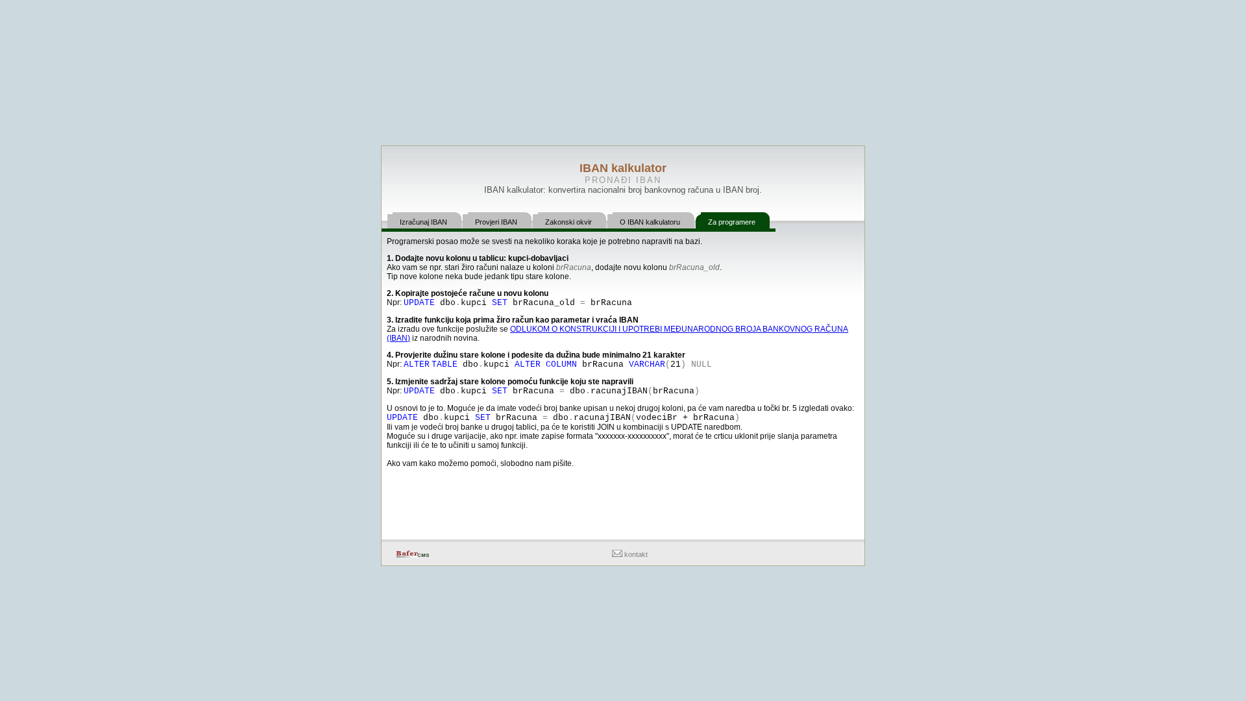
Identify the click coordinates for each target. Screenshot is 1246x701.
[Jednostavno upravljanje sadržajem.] (413, 555)
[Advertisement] (623, 505)
